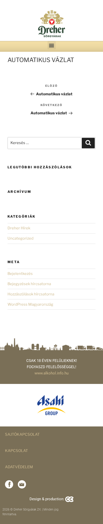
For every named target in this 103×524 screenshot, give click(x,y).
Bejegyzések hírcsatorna (29, 284)
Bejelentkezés (20, 273)
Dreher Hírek (19, 228)
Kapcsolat (16, 450)
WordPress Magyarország (30, 304)
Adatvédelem (19, 467)
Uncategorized (21, 238)
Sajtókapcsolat (22, 434)
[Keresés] (88, 143)
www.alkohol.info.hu (51, 373)
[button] (52, 45)
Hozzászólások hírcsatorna (31, 294)
